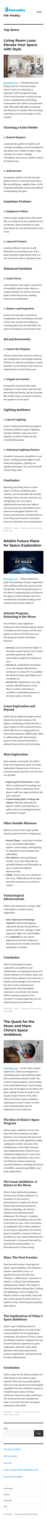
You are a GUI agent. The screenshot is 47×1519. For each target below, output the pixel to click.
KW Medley (12, 15)
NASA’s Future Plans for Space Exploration (22, 543)
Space (6, 531)
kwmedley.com (11, 83)
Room (16, 528)
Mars (38, 1412)
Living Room (32, 528)
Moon (6, 1414)
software (8, 1500)
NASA (16, 1009)
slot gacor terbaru (12, 1449)
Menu (39, 12)
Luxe (40, 528)
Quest (11, 1414)
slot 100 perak (10, 1456)
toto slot (8, 1463)
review (7, 1494)
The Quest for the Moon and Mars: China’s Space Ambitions (19, 1028)
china (33, 1412)
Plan (5, 1011)
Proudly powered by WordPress (26, 1514)
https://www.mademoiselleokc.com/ (21, 1470)
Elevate (24, 528)
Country (17, 1412)
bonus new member (13, 1476)
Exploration (25, 1009)
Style (11, 531)
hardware (8, 1488)
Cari (5, 1428)
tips (5, 1506)
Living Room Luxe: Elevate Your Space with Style (20, 44)
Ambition (26, 1412)
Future (33, 1009)
